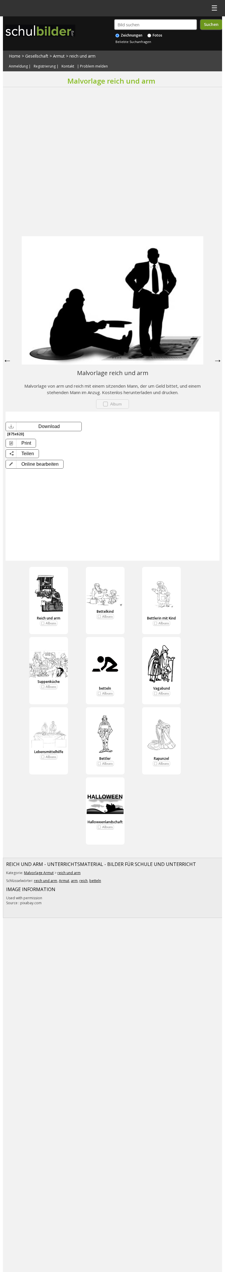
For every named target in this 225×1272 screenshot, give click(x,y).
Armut (59, 56)
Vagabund (161, 688)
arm (74, 880)
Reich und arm (48, 618)
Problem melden (94, 66)
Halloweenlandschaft (105, 821)
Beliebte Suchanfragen (133, 41)
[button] (35, 464)
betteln (105, 688)
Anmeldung (18, 66)
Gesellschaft (36, 56)
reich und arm (82, 56)
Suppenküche (49, 681)
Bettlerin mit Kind (161, 618)
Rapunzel (161, 758)
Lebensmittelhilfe (48, 751)
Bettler (105, 758)
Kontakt (68, 66)
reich (83, 880)
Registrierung (45, 66)
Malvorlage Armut (39, 872)
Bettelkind (105, 611)
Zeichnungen (131, 35)
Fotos (157, 35)
